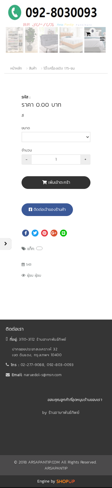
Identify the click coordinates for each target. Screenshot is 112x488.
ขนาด (26, 128)
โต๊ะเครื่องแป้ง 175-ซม (59, 68)
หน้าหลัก (16, 68)
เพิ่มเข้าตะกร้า (58, 182)
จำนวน (27, 150)
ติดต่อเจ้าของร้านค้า (49, 210)
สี (23, 115)
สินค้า (32, 68)
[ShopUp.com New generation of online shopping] (66, 481)
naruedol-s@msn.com (42, 375)
